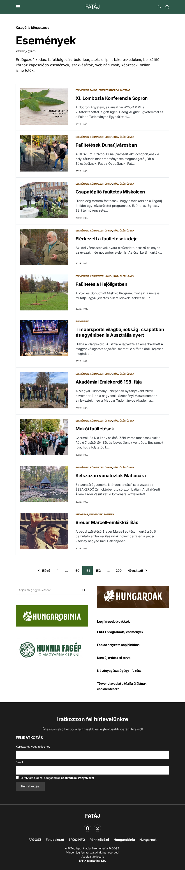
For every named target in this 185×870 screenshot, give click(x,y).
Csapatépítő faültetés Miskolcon (110, 192)
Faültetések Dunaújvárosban (106, 145)
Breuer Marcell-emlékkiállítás (107, 522)
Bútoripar (82, 514)
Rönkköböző (99, 839)
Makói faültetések (95, 428)
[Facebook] (87, 828)
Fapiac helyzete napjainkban (118, 645)
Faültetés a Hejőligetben (101, 284)
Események (82, 90)
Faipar (93, 90)
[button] (18, 7)
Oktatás (125, 90)
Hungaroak (148, 839)
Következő (135, 570)
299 (119, 570)
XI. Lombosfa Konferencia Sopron (112, 98)
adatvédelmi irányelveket (77, 777)
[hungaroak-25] (133, 596)
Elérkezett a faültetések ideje (107, 238)
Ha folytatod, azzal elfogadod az (56, 777)
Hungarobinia (124, 839)
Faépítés (109, 514)
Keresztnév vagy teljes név (33, 746)
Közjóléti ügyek (123, 137)
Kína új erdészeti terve (113, 658)
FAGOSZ (35, 839)
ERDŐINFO (77, 839)
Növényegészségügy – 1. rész (119, 670)
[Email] (97, 828)
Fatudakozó (55, 839)
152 (98, 570)
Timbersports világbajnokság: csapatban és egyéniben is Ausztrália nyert (120, 332)
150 (76, 570)
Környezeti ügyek (101, 137)
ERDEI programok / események (120, 632)
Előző (46, 570)
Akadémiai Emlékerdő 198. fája (109, 382)
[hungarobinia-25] (52, 615)
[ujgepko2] (49, 648)
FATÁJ (92, 6)
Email (19, 762)
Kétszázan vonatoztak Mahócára (111, 475)
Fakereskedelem (109, 90)
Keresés (84, 590)
